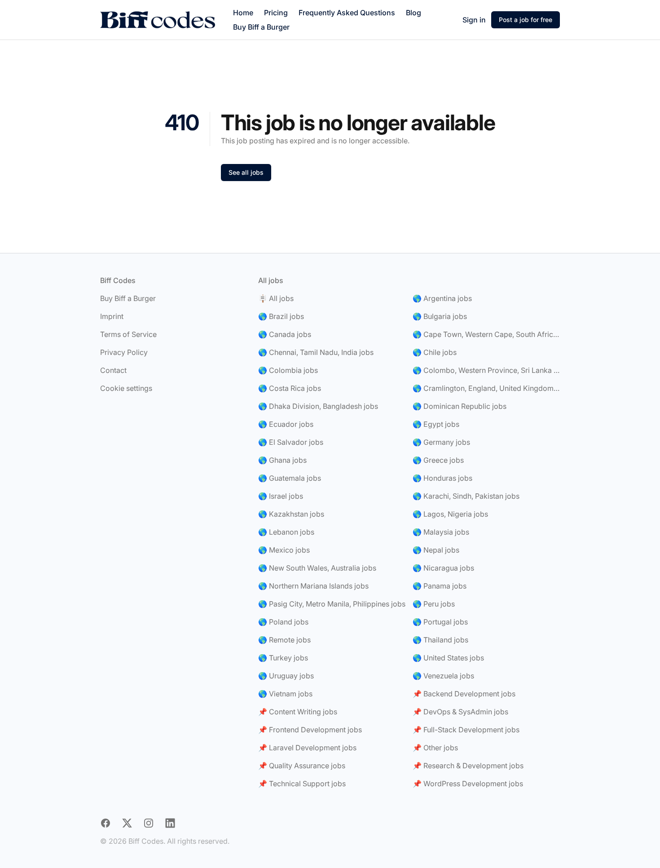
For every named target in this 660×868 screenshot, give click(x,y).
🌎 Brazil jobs (281, 316)
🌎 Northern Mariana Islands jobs (313, 585)
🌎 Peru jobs (434, 603)
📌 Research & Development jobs (468, 765)
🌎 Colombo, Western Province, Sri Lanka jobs (486, 370)
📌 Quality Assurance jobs (301, 765)
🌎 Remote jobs (284, 639)
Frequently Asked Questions (347, 12)
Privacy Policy (124, 352)
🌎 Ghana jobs (282, 460)
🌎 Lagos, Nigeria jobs (450, 513)
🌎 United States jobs (448, 657)
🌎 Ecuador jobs (285, 424)
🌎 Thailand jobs (440, 639)
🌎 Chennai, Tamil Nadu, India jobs (316, 352)
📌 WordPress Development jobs (468, 783)
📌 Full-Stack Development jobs (466, 729)
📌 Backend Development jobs (464, 693)
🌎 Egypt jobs (436, 424)
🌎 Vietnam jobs (285, 693)
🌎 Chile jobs (435, 352)
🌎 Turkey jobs (283, 657)
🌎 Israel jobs (280, 496)
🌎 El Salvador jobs (290, 442)
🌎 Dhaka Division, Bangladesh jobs (318, 406)
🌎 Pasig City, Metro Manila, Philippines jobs (331, 603)
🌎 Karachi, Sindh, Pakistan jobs (466, 496)
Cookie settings (126, 388)
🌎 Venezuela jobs (443, 675)
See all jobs (246, 172)
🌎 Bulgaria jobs (440, 316)
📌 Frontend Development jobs (310, 729)
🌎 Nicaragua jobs (443, 567)
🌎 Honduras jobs (442, 478)
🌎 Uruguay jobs (286, 675)
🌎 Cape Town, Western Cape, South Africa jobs (486, 334)
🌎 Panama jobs (439, 585)
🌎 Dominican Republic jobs (459, 406)
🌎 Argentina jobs (442, 298)
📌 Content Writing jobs (297, 711)
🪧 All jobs (276, 298)
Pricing (276, 12)
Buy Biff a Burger (261, 26)
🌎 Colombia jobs (288, 370)
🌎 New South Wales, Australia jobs (317, 567)
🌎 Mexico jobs (284, 549)
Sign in (474, 19)
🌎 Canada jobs (284, 334)
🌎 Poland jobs (283, 621)
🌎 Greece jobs (438, 460)
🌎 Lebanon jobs (286, 531)
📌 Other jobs (435, 747)
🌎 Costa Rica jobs (289, 388)
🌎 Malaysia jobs (441, 531)
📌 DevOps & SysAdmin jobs (460, 711)
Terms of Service (128, 334)
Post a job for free (525, 19)
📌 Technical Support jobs (302, 783)
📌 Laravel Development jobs (307, 747)
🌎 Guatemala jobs (289, 478)
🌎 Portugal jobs (440, 621)
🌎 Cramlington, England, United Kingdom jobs (486, 388)
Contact (113, 370)
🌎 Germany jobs (441, 442)
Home (243, 12)
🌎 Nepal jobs (436, 549)
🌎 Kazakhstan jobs (291, 513)
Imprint (111, 316)
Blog (413, 12)
